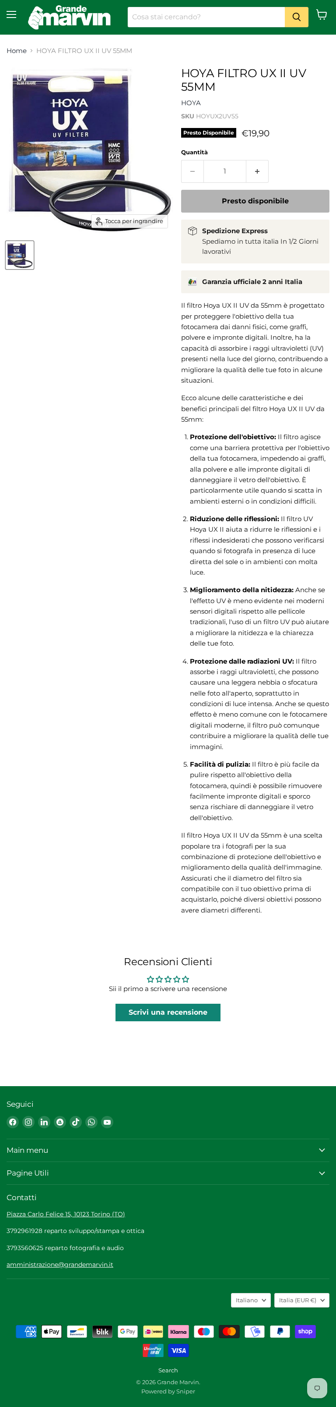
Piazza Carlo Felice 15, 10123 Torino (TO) (66, 1214)
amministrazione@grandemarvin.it (60, 1264)
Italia (297, 1300)
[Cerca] (296, 17)
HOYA (191, 103)
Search (168, 1370)
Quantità (194, 152)
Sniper (185, 1391)
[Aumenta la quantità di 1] (257, 171)
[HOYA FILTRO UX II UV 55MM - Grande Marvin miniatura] (20, 255)
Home (17, 50)
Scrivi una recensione (168, 1012)
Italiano (247, 1300)
